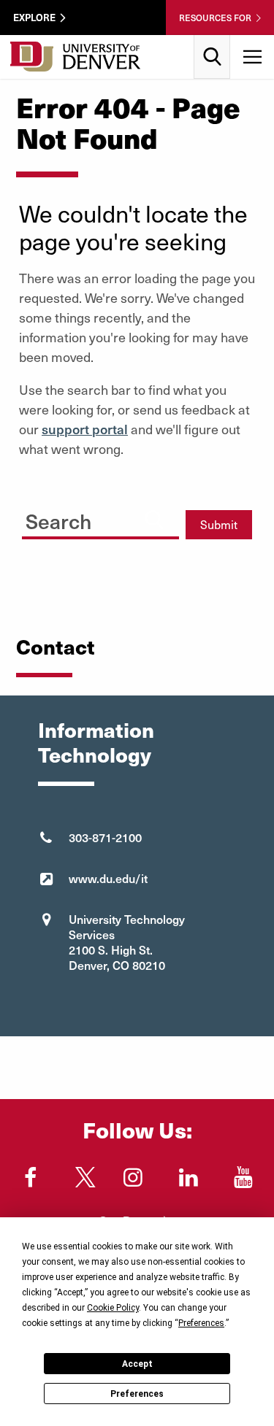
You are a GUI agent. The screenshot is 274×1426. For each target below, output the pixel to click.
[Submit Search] (154, 519)
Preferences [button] (201, 1323)
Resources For (215, 17)
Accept (137, 1364)
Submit (218, 524)
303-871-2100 (105, 837)
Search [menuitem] (212, 40)
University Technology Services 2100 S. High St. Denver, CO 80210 (127, 942)
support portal (85, 429)
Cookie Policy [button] (113, 1308)
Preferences (137, 1394)
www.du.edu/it (108, 878)
